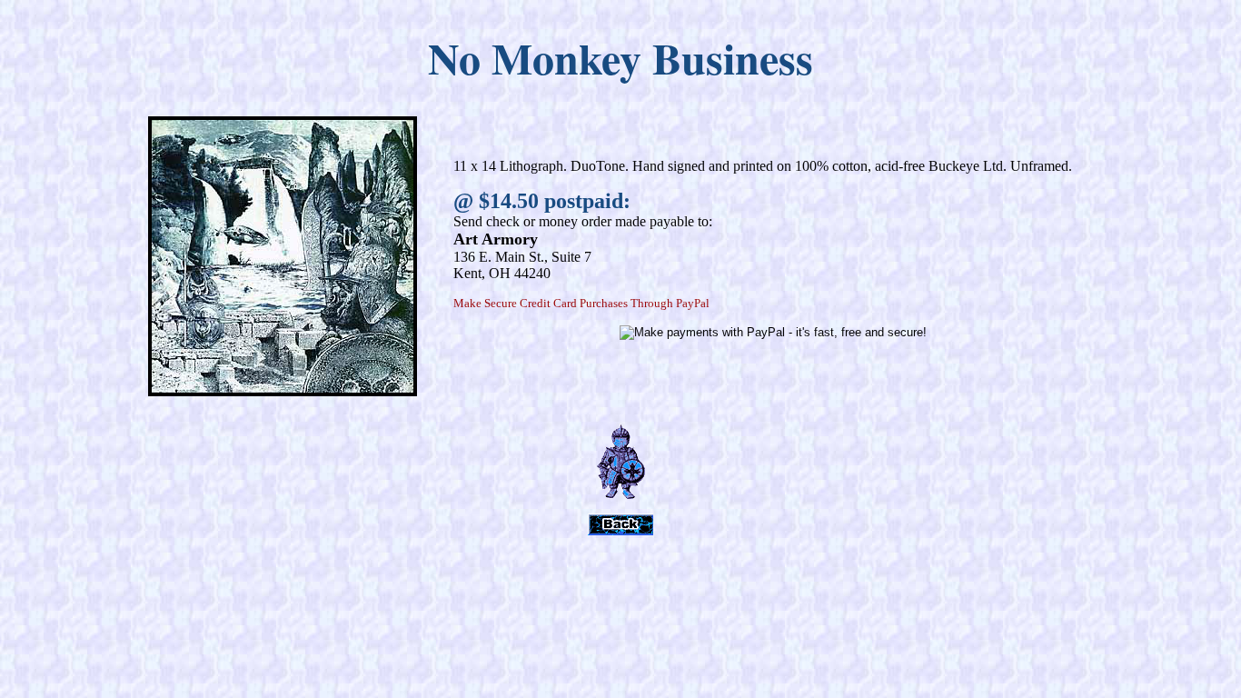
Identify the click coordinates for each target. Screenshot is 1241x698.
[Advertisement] (620, 591)
